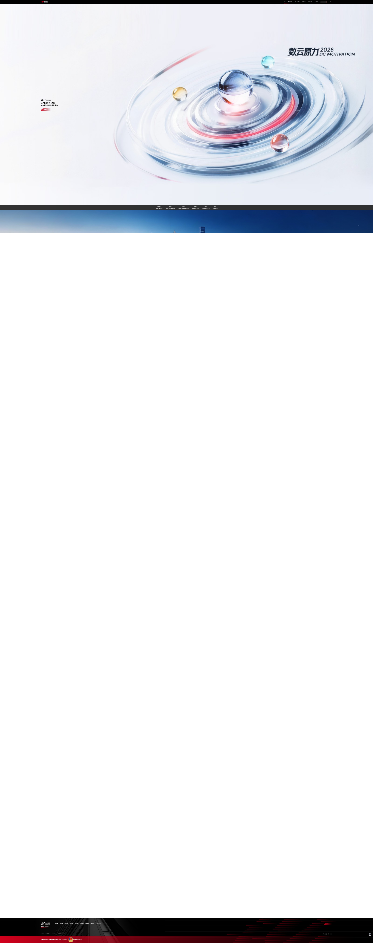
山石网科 (87, 923)
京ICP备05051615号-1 (65, 939)
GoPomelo (98, 923)
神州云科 (76, 923)
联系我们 (328, 923)
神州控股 (56, 923)
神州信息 (61, 923)
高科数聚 (92, 923)
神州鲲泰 (71, 923)
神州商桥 (81, 923)
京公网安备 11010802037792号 (77, 939)
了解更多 (45, 109)
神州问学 (66, 923)
